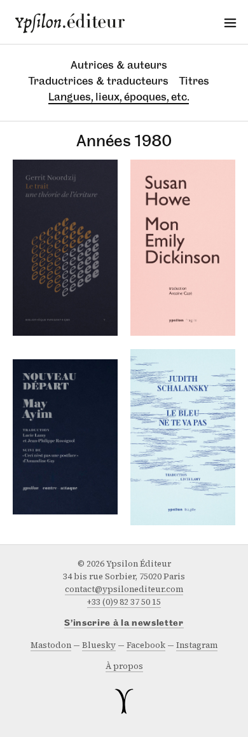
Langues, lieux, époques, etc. (118, 96)
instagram (196, 645)
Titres (194, 80)
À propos (124, 666)
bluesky (99, 645)
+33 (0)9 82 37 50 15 (124, 601)
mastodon (51, 645)
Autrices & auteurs (119, 65)
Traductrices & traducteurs (99, 80)
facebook (146, 645)
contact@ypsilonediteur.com (124, 589)
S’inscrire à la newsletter (124, 623)
